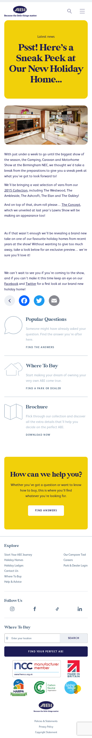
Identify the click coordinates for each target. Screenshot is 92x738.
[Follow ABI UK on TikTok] (57, 609)
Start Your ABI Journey (18, 554)
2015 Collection (16, 190)
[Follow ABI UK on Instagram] (12, 609)
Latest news (46, 36)
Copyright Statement (46, 732)
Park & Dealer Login (76, 565)
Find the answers (40, 347)
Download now (38, 434)
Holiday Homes (13, 560)
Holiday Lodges (13, 565)
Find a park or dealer (43, 388)
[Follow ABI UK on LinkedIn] (80, 609)
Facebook (11, 283)
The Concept (71, 204)
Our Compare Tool (75, 554)
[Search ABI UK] (69, 11)
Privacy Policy (46, 726)
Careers (68, 560)
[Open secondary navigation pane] (82, 11)
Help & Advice (13, 581)
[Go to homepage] (20, 11)
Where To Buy (13, 576)
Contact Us (11, 570)
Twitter (31, 283)
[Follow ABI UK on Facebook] (35, 609)
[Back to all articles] (9, 300)
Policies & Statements (46, 721)
